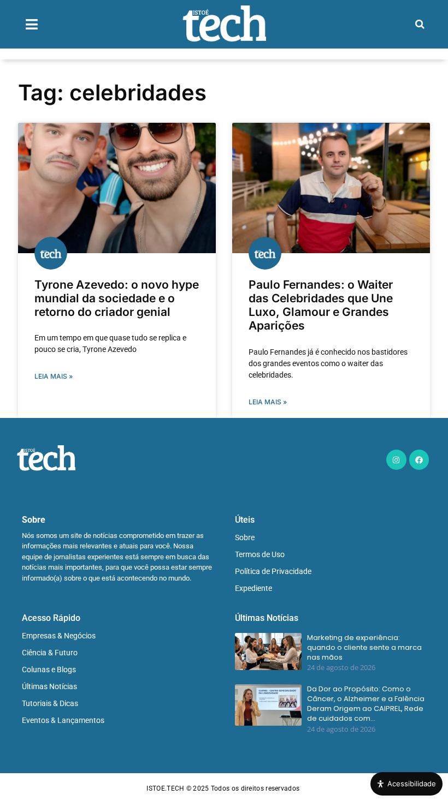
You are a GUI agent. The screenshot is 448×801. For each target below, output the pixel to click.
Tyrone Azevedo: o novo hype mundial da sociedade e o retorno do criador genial (116, 298)
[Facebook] (419, 459)
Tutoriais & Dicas (50, 703)
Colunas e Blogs (49, 669)
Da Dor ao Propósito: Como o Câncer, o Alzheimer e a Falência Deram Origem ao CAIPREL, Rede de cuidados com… (366, 704)
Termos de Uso (260, 554)
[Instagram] (396, 459)
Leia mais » (53, 376)
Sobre (245, 537)
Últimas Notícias (49, 686)
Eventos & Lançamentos (63, 720)
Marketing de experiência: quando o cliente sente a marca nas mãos (364, 647)
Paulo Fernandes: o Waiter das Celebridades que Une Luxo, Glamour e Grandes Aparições (321, 305)
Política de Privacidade (273, 571)
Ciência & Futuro (50, 652)
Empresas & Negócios (59, 635)
